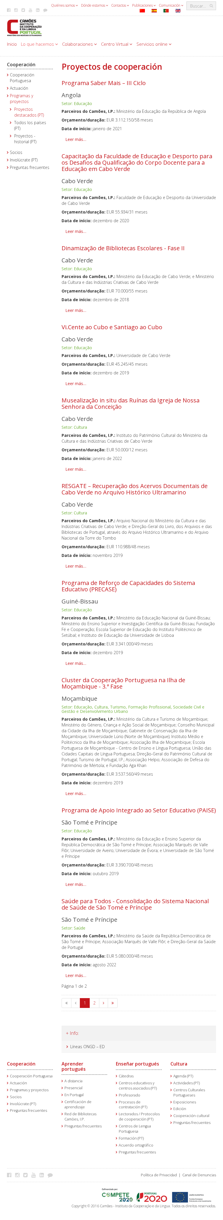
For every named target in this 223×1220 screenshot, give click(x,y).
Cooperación (21, 64)
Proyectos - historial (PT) (25, 138)
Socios (16, 152)
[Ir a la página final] (113, 1003)
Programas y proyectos (21, 98)
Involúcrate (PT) (23, 160)
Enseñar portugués (137, 1064)
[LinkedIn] (43, 1174)
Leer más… (75, 139)
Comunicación (170, 5)
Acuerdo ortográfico (136, 1145)
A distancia (73, 1081)
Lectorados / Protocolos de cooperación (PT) (139, 1117)
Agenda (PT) (183, 1076)
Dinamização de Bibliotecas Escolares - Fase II (123, 248)
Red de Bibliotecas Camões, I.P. (80, 1117)
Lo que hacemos (38, 44)
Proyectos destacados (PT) (29, 112)
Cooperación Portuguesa (22, 77)
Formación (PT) (131, 1138)
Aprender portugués (74, 1066)
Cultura (178, 1064)
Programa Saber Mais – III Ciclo (104, 83)
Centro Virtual (115, 44)
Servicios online (152, 44)
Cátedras (126, 1076)
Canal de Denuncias (199, 1175)
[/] (24, 27)
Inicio (12, 44)
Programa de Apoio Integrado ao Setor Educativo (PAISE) (139, 810)
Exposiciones (184, 1102)
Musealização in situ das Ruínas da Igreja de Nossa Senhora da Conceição (130, 403)
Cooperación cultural (191, 1115)
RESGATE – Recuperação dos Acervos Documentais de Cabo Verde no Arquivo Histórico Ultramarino (135, 489)
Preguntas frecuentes (29, 167)
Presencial (73, 1087)
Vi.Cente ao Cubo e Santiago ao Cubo (112, 327)
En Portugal (74, 1094)
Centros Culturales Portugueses (189, 1092)
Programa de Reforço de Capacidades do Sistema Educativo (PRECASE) (128, 586)
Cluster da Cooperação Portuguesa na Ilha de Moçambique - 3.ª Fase (123, 683)
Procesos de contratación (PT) (133, 1105)
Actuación (19, 88)
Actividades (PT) (186, 1083)
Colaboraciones (78, 44)
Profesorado (129, 1095)
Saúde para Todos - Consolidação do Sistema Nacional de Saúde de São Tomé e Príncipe (135, 904)
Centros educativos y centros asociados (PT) (138, 1086)
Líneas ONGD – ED (87, 1046)
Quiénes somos (63, 5)
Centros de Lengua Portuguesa (135, 1129)
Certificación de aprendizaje (77, 1104)
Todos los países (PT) (30, 125)
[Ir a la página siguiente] (103, 1003)
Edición (179, 1108)
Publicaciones (143, 5)
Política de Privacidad (159, 1175)
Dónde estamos (93, 5)
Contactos (119, 5)
